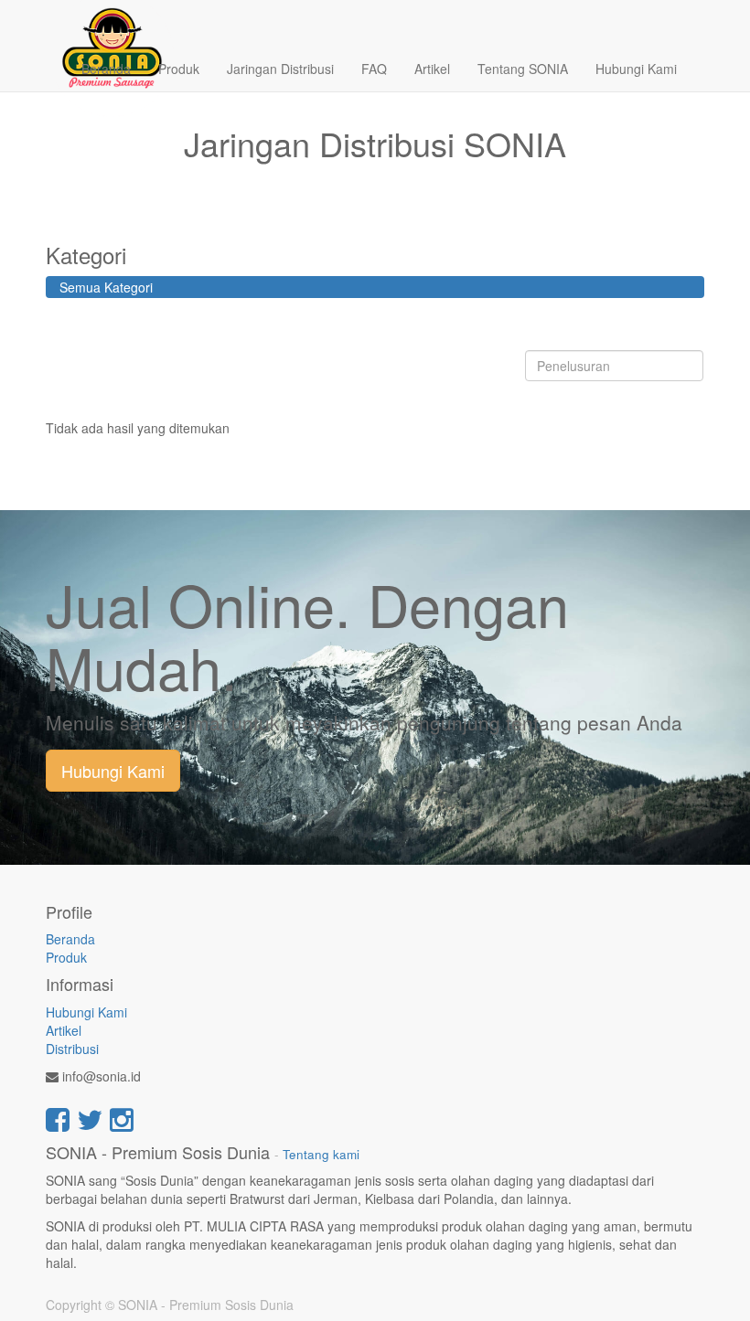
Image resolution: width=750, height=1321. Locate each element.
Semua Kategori (106, 287)
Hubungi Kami (113, 771)
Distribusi (72, 1048)
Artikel (63, 1030)
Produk (66, 957)
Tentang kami (321, 1154)
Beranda (70, 939)
